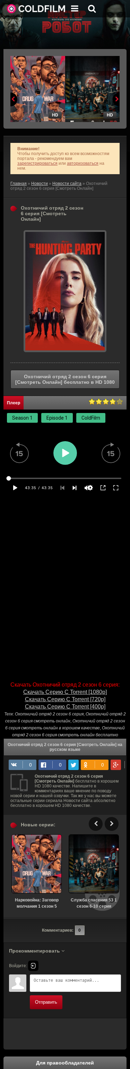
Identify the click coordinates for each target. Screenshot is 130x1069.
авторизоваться (82, 163)
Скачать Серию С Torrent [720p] (65, 699)
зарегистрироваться (37, 163)
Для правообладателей (65, 1063)
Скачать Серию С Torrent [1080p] (65, 692)
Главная (18, 183)
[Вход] (33, 966)
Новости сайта (66, 183)
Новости (39, 183)
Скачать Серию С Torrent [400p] (65, 707)
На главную (36, 8)
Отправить (46, 1002)
